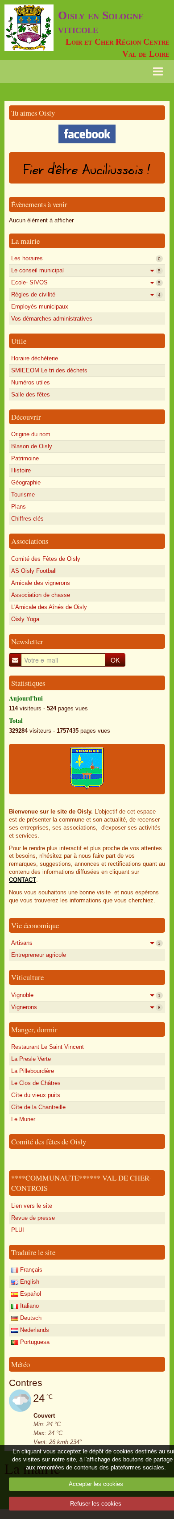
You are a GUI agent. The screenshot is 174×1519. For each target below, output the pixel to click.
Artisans (86, 942)
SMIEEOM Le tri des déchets (49, 370)
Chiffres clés (27, 518)
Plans (18, 506)
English (28, 1281)
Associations (29, 541)
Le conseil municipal (86, 270)
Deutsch (29, 1318)
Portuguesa (34, 1342)
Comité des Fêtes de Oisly (45, 558)
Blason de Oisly (31, 446)
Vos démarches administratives (51, 318)
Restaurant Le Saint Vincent (47, 1046)
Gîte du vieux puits (35, 1095)
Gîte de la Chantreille (38, 1107)
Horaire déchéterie (34, 358)
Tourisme (23, 494)
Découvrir (26, 417)
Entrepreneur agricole (38, 954)
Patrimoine (25, 458)
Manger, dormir (34, 1029)
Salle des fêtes (30, 394)
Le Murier (23, 1119)
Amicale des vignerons (40, 583)
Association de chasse (40, 595)
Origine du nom (30, 434)
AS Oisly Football (34, 571)
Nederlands (33, 1330)
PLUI (17, 1230)
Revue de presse (33, 1217)
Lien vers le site (31, 1205)
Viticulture (27, 977)
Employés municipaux (39, 306)
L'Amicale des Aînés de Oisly (49, 607)
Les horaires (86, 258)
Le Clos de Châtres (36, 1083)
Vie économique (35, 925)
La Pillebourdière (32, 1071)
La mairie (25, 241)
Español (29, 1293)
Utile (18, 341)
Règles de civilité (86, 294)
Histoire (21, 470)
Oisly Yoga (25, 619)
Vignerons (86, 1007)
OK (115, 659)
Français (30, 1269)
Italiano (28, 1305)
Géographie (26, 482)
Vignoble (86, 995)
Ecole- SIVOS (86, 282)
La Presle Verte (31, 1059)
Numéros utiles (30, 382)
